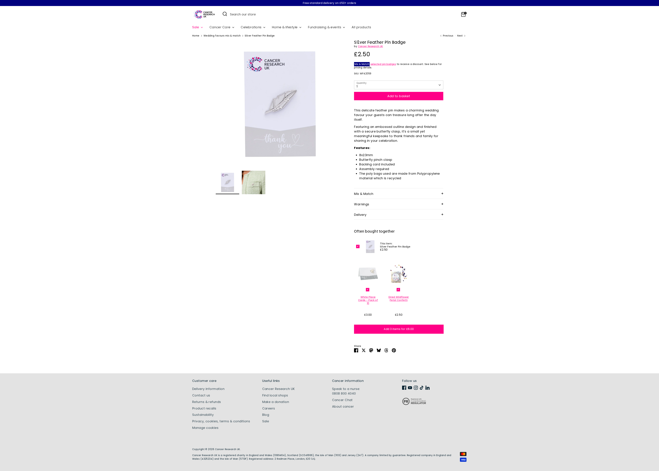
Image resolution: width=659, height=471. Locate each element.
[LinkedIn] (427, 388)
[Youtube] (410, 388)
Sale (196, 27)
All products (361, 27)
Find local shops (275, 395)
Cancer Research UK (370, 46)
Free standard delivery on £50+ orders (329, 3)
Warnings (361, 204)
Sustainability (203, 415)
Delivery (360, 215)
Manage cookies (205, 428)
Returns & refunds (206, 402)
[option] (280, 105)
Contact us (201, 395)
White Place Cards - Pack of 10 (368, 300)
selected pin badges (383, 64)
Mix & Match (363, 194)
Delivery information (208, 389)
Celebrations (251, 27)
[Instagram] (416, 388)
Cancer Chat (342, 400)
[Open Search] (224, 13)
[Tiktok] (422, 388)
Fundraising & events (325, 27)
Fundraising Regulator (414, 404)
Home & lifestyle (285, 27)
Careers (268, 408)
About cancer (343, 406)
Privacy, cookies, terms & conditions (221, 421)
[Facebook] (404, 388)
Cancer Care (220, 27)
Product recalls (204, 408)
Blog (265, 415)
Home (195, 35)
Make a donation (275, 402)
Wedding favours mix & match (222, 35)
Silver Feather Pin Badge (260, 35)
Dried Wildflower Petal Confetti (399, 298)
